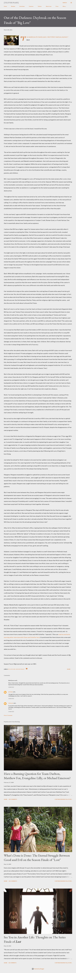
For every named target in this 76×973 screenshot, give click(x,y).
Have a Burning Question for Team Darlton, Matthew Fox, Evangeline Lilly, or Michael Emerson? (37, 776)
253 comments (13, 799)
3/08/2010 (11, 687)
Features (31, 6)
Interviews (22, 6)
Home (5, 6)
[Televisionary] (11, 2)
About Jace (48, 6)
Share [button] (68, 669)
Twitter (40, 6)
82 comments (12, 962)
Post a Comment (8, 715)
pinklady (10, 691)
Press (57, 6)
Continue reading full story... (63, 799)
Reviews (13, 6)
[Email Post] (27, 669)
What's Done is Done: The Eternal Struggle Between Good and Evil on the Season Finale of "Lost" (37, 857)
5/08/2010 (11, 711)
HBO (14, 669)
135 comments (13, 881)
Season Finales (20, 669)
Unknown (10, 703)
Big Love (10, 669)
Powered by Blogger (39, 969)
